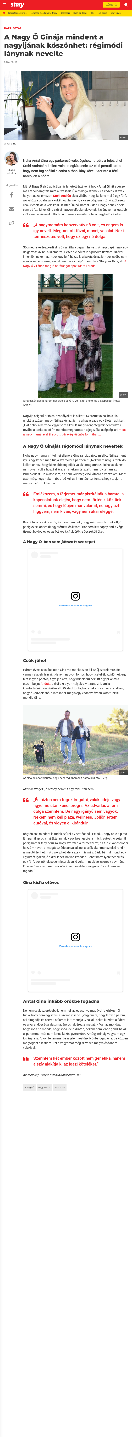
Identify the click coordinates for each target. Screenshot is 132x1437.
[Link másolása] (11, 224)
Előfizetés (111, 5)
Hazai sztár (12, 28)
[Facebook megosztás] (11, 196)
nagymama (44, 1087)
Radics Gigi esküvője (17, 13)
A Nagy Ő (29, 1087)
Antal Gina (59, 1087)
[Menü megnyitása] (4, 5)
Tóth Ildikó (102, 13)
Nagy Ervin (116, 13)
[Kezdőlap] (17, 4)
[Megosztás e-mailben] (11, 210)
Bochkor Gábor (80, 13)
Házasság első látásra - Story (43, 13)
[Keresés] (126, 5)
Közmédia (65, 13)
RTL (92, 13)
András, (46, 683)
